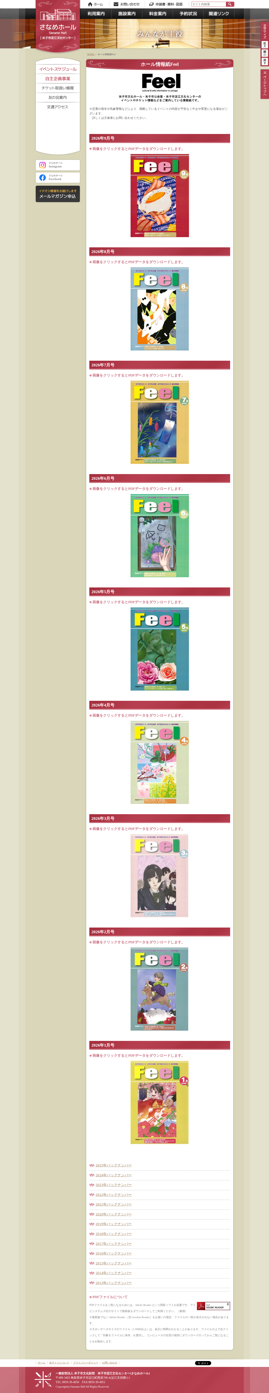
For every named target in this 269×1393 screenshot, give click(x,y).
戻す (265, 61)
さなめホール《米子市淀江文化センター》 (58, 27)
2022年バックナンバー (114, 1195)
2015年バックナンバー (114, 1263)
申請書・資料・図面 (167, 4)
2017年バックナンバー (114, 1244)
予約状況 (188, 13)
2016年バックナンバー (114, 1253)
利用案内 (96, 13)
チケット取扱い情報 (58, 88)
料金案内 (157, 13)
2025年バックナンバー (114, 1165)
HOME (91, 54)
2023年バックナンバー (114, 1185)
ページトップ (264, 84)
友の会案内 (58, 97)
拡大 (265, 44)
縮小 (265, 52)
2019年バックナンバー (114, 1224)
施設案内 (127, 13)
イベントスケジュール (58, 69)
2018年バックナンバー (114, 1234)
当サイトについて (59, 1362)
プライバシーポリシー (85, 1362)
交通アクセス (58, 106)
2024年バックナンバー (114, 1175)
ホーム (95, 4)
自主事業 (58, 78)
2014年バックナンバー (114, 1273)
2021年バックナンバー (114, 1204)
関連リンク (219, 13)
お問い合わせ (128, 4)
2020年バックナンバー (114, 1214)
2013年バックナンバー (114, 1283)
